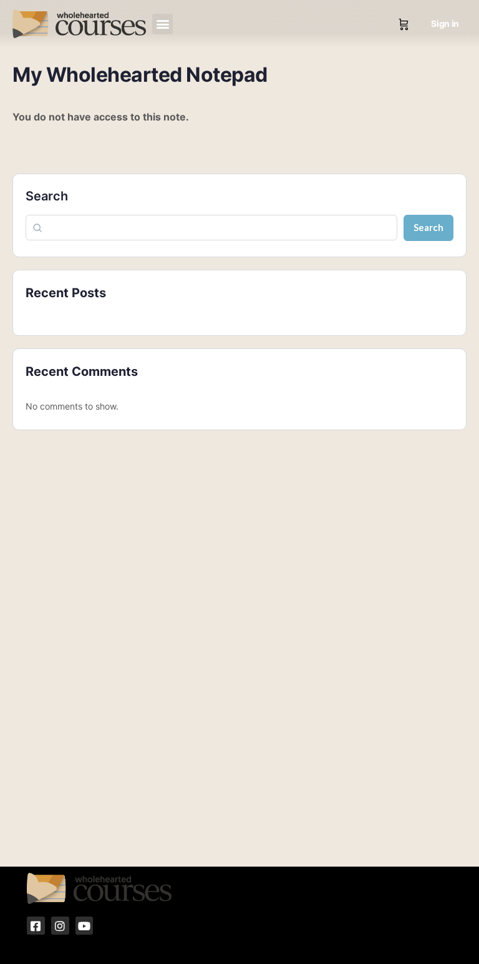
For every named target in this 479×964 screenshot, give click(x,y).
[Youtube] (84, 926)
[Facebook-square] (36, 926)
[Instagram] (60, 926)
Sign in (445, 23)
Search (47, 196)
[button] (162, 24)
